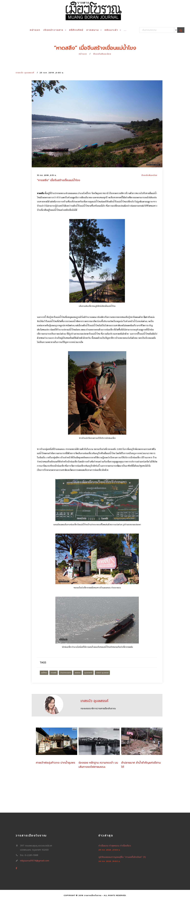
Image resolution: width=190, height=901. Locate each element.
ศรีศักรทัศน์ (76, 30)
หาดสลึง (53, 673)
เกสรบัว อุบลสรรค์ (25, 72)
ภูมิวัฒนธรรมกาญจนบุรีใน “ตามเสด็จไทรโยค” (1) (121, 857)
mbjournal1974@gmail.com (34, 860)
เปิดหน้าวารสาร (54, 30)
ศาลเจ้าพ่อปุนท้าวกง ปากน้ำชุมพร (55, 762)
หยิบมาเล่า (112, 30)
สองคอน (77, 673)
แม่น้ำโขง (44, 673)
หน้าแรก (35, 30)
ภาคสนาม (93, 30)
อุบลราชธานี (88, 673)
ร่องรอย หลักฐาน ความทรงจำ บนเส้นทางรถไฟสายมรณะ (98, 764)
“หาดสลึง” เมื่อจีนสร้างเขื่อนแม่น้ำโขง (58, 180)
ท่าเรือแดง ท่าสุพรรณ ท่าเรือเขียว (114, 845)
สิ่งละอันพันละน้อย (102, 54)
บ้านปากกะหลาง (65, 673)
